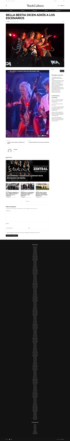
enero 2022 (35, 309)
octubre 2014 (35, 408)
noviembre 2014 (35, 407)
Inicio (11, 10)
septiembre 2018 (35, 355)
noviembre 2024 (35, 270)
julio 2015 (35, 398)
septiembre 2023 (35, 286)
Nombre (7, 223)
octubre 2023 (35, 285)
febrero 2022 (35, 308)
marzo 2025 (35, 266)
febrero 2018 (35, 363)
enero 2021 (35, 323)
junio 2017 (35, 372)
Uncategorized (35, 433)
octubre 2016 (35, 381)
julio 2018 (35, 357)
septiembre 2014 (35, 410)
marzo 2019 (35, 348)
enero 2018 (35, 364)
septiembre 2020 (35, 327)
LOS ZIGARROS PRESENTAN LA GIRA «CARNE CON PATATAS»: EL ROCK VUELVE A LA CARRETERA (58, 81)
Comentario (8, 210)
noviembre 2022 (35, 298)
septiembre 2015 (35, 396)
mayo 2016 (35, 387)
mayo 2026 (35, 250)
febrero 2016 (35, 390)
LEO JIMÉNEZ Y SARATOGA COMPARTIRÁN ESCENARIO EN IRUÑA (57, 78)
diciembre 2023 (35, 283)
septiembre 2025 (35, 259)
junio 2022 (35, 303)
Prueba (35, 430)
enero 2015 (35, 405)
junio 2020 (35, 331)
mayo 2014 (35, 414)
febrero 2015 (35, 404)
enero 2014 (35, 419)
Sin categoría (35, 432)
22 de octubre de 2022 (14, 21)
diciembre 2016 (35, 379)
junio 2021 (35, 317)
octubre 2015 (35, 395)
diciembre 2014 (35, 406)
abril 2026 (35, 251)
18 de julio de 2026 (13, 197)
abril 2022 (35, 306)
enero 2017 (35, 378)
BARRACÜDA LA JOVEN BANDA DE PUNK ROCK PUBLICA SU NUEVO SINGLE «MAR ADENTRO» (57, 85)
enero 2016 (35, 391)
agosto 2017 (35, 370)
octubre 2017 (35, 367)
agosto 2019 (35, 342)
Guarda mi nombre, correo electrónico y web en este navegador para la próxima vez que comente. (23, 232)
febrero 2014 (35, 418)
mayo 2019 (35, 346)
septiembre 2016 (35, 382)
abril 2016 (35, 388)
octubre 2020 (35, 326)
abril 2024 (35, 278)
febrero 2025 (35, 267)
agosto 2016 (35, 383)
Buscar (53, 69)
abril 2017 (35, 374)
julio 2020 (35, 330)
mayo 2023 (35, 291)
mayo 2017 (35, 373)
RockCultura (62, 439)
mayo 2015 (35, 400)
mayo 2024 (35, 277)
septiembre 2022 (35, 300)
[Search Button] (63, 1)
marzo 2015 (35, 403)
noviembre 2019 (35, 339)
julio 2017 (35, 371)
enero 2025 (35, 268)
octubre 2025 (35, 258)
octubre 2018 (35, 354)
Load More (27, 201)
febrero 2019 (35, 349)
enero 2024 (35, 282)
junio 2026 (35, 249)
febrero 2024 (35, 281)
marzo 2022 (35, 307)
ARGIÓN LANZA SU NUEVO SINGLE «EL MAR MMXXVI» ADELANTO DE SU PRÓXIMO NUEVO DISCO (58, 88)
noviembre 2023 (35, 284)
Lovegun (8, 21)
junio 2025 (35, 262)
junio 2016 (35, 386)
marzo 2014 (35, 416)
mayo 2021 (35, 318)
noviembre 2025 (35, 257)
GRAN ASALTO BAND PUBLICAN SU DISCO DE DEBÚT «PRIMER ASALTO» (57, 100)
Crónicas (35, 424)
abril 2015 (35, 402)
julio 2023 (35, 289)
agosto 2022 (35, 301)
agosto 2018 (35, 356)
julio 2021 (35, 316)
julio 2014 (35, 412)
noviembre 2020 (35, 325)
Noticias (22, 10)
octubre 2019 (35, 340)
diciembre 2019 (35, 338)
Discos (46, 10)
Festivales (35, 10)
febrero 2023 (35, 294)
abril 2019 (35, 347)
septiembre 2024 (35, 273)
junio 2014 (35, 413)
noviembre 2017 (35, 366)
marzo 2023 (35, 293)
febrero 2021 (35, 322)
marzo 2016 (35, 389)
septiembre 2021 (35, 314)
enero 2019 (35, 350)
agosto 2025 (35, 260)
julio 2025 (35, 261)
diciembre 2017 (35, 365)
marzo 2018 (35, 362)
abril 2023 (35, 292)
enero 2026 (35, 254)
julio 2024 (35, 275)
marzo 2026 (35, 252)
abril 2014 (35, 415)
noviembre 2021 (35, 311)
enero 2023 (35, 295)
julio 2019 (35, 343)
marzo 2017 (35, 375)
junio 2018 (35, 358)
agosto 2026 (35, 246)
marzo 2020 (35, 334)
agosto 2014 (35, 411)
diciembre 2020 (35, 324)
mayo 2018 (35, 359)
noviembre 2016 (35, 380)
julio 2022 (35, 302)
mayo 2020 (35, 332)
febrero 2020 (35, 335)
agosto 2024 (35, 274)
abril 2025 (35, 265)
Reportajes (58, 10)
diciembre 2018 (35, 351)
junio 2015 (35, 399)
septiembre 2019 (35, 341)
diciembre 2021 (35, 310)
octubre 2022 (35, 299)
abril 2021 (35, 319)
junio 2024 (35, 276)
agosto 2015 (35, 397)
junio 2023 (35, 290)
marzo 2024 (35, 279)
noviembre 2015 (35, 394)
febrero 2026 (35, 253)
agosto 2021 (35, 315)
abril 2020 (35, 333)
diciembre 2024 (35, 269)
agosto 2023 (35, 287)
